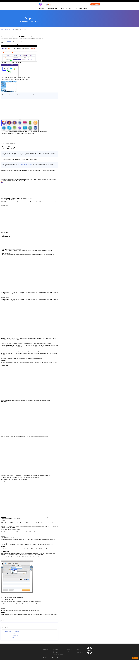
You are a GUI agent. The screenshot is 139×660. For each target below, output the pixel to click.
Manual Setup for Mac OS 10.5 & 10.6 (10, 635)
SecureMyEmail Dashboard (58, 654)
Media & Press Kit (80, 651)
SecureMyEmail (46, 647)
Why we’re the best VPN (53, 8)
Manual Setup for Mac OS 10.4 (9, 637)
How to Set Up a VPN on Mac (9, 29)
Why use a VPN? (42, 8)
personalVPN (45, 649)
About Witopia (70, 647)
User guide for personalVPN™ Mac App (11, 631)
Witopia (41, 0)
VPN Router (68, 8)
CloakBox (45, 651)
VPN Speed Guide (20, 543)
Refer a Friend (80, 652)
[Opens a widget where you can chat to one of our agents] (135, 658)
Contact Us (69, 649)
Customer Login (95, 4)
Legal (68, 651)
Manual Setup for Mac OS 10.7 (9, 633)
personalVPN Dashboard (58, 651)
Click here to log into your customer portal (25, 164)
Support (85, 8)
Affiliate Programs (80, 647)
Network (75, 8)
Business (62, 8)
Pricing (80, 8)
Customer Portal (38, 197)
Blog (78, 649)
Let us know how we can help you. (17, 618)
